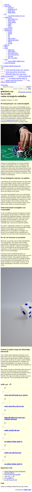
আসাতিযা (10, 33)
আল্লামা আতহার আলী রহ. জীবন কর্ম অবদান (15, 72)
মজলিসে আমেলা (11, 21)
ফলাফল (6, 59)
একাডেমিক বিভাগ (8, 30)
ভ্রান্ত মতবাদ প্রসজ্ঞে (13, 53)
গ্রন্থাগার (10, 43)
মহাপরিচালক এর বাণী (12, 9)
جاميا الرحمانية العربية (10, 479)
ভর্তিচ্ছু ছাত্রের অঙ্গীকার (13, 40)
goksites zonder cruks (12, 120)
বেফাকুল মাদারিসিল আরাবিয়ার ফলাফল (16, 61)
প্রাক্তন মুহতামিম (12, 22)
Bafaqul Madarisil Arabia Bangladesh (14, 471)
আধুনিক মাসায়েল (11, 51)
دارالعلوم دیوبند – (9, 478)
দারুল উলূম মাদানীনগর (9, 473)
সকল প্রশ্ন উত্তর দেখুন (13, 55)
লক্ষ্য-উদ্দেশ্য (11, 8)
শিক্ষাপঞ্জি (10, 42)
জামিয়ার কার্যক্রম (11, 12)
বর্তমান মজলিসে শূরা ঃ (13, 19)
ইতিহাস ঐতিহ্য (11, 11)
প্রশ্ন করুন (10, 56)
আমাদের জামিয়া (7, 6)
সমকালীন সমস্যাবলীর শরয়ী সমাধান (12, 430)
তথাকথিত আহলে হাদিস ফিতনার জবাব (14, 80)
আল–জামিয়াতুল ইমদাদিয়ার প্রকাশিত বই (18, 78)
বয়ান (5, 14)
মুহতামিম (10, 24)
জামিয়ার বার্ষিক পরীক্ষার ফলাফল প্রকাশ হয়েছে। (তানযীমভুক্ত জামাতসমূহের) (15, 418)
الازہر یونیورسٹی (9, 476)
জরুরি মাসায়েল (11, 50)
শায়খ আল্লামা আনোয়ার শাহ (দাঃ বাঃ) (16, 16)
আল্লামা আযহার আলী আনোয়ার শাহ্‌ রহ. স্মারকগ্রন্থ (17, 70)
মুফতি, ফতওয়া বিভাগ (12, 58)
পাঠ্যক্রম (10, 32)
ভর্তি (9, 35)
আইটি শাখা (6, 45)
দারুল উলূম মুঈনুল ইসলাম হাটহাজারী (12, 474)
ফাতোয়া (6, 48)
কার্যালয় (9, 25)
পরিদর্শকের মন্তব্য (8, 29)
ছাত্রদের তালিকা (11, 38)
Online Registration (9, 63)
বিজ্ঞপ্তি (6, 46)
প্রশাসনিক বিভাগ (8, 17)
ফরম (9, 37)
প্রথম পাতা (6, 4)
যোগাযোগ (10, 27)
